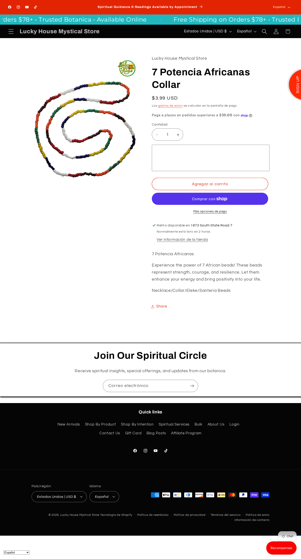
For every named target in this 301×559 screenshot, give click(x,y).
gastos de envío (170, 105)
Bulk (199, 424)
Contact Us (109, 433)
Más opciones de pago (210, 211)
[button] (11, 31)
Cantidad (160, 124)
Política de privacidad (190, 514)
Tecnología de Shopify (116, 514)
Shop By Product (100, 424)
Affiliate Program (186, 433)
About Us (216, 424)
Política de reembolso (153, 514)
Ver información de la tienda (182, 240)
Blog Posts (156, 433)
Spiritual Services (174, 424)
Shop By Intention (137, 424)
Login (234, 424)
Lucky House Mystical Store (80, 514)
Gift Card (133, 433)
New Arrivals (69, 424)
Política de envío (257, 514)
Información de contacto (251, 519)
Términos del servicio (226, 514)
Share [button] (161, 306)
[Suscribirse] (192, 386)
